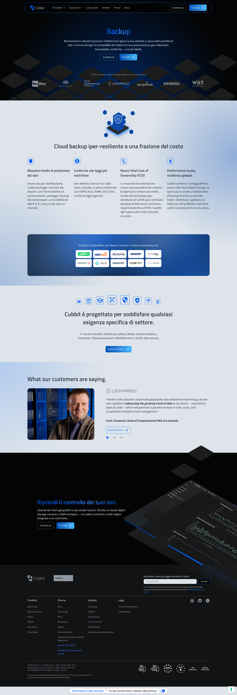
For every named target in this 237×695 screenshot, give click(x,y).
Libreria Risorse (65, 632)
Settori (30, 622)
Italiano (59, 578)
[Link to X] (208, 601)
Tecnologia (32, 632)
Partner (91, 611)
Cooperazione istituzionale (101, 632)
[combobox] (63, 578)
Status (61, 627)
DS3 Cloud (32, 606)
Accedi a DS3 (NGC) (67, 645)
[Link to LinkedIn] (200, 601)
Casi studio (63, 611)
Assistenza (63, 622)
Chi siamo (92, 606)
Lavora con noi (95, 622)
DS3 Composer (34, 611)
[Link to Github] (192, 601)
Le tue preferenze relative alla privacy (133, 690)
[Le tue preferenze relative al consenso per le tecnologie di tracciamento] (231, 689)
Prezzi (30, 617)
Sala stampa (94, 617)
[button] (59, 7)
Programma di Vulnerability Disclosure (71, 639)
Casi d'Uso (32, 627)
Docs (60, 606)
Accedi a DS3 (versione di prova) (69, 652)
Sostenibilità (94, 627)
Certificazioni (124, 611)
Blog (60, 617)
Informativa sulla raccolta (88, 690)
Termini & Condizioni (128, 606)
